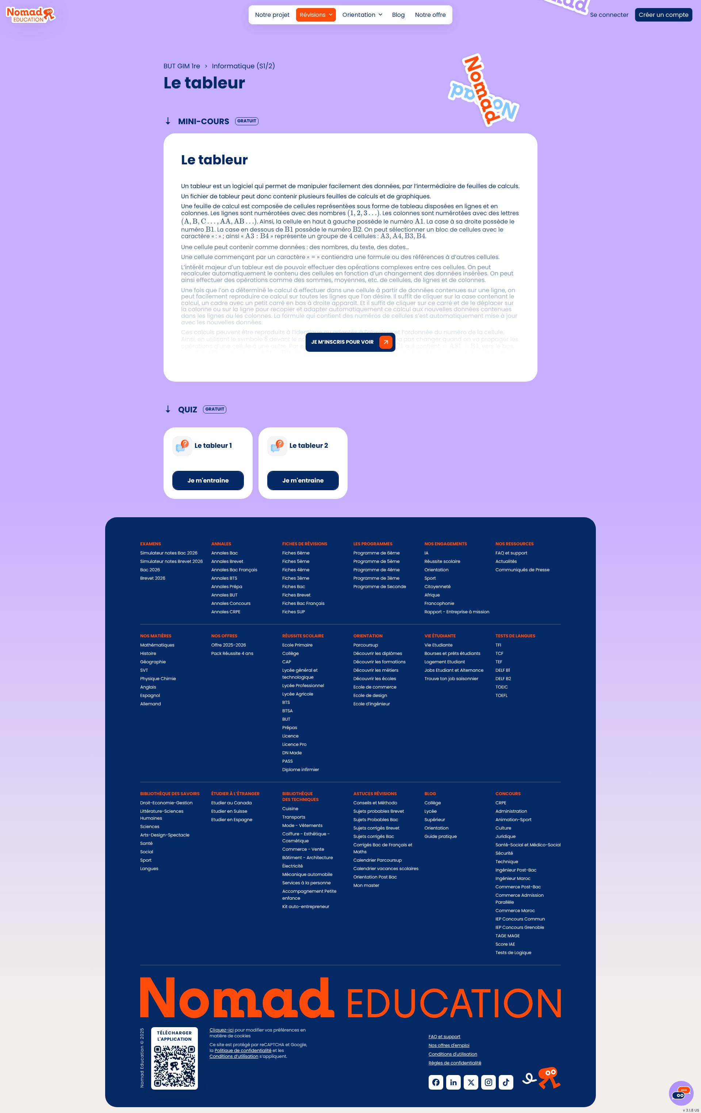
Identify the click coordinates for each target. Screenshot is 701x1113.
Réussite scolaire (442, 562)
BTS (286, 703)
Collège (290, 654)
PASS (287, 761)
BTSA (287, 711)
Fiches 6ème (295, 553)
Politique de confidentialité (243, 1051)
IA (427, 553)
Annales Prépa (226, 587)
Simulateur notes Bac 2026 (169, 553)
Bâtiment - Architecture (307, 858)
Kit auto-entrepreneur (305, 907)
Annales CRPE (226, 612)
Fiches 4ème (295, 570)
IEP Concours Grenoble (519, 928)
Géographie (153, 662)
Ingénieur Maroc (512, 879)
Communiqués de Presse (522, 570)
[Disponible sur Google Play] (292, 1082)
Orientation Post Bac (375, 877)
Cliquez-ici (222, 1030)
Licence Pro (294, 745)
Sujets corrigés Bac (373, 837)
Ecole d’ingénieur (371, 704)
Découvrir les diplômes (377, 654)
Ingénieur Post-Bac (515, 870)
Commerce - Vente (303, 849)
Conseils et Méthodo (375, 803)
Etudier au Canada (231, 803)
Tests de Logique (513, 953)
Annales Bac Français (234, 570)
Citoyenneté (438, 587)
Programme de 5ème (376, 562)
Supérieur (435, 820)
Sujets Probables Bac (375, 820)
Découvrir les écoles (374, 679)
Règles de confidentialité (455, 1063)
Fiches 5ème (295, 562)
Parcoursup (365, 645)
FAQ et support (511, 553)
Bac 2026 (150, 570)
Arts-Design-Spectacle (164, 835)
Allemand (150, 704)
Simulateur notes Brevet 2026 (171, 562)
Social (146, 852)
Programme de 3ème (376, 578)
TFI (498, 645)
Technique (506, 862)
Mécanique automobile (307, 875)
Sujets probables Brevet (378, 811)
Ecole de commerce (375, 687)
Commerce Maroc (515, 911)
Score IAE (505, 944)
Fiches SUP (293, 612)
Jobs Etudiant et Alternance (454, 670)
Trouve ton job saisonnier (451, 679)
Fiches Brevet (296, 595)
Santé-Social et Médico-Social (527, 845)
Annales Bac (224, 553)
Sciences (149, 827)
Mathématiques (157, 645)
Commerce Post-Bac (518, 887)
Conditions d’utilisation (234, 1056)
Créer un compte (664, 15)
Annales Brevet (227, 562)
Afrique (432, 595)
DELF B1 (502, 670)
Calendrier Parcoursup (377, 860)
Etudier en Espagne (231, 820)
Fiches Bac (293, 587)
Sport (430, 578)
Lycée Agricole (297, 694)
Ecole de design (370, 696)
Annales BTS (224, 578)
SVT (144, 670)
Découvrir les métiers (375, 670)
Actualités (506, 562)
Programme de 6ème (376, 553)
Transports (293, 817)
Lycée (431, 811)
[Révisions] (316, 15)
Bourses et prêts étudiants (452, 654)
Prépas (289, 728)
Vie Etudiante (439, 645)
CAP (286, 662)
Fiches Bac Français (303, 604)
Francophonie (439, 604)
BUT (286, 719)
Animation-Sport (513, 820)
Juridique (505, 837)
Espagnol (150, 696)
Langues (149, 869)
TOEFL (501, 696)
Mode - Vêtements (302, 826)
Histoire (148, 654)
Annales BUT (224, 595)
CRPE (500, 803)
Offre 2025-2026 (228, 645)
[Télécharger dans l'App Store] (235, 1082)
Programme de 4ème (376, 570)
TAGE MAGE (507, 936)
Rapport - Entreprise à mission (457, 612)
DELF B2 (503, 679)
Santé (146, 844)
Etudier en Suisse (229, 811)
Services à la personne (306, 883)
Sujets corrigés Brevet (376, 828)
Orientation (437, 570)
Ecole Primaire (297, 645)
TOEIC (501, 687)
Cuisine (290, 809)
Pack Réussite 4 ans (232, 654)
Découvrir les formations (379, 662)
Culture (503, 828)
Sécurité (504, 853)
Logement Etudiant (445, 662)
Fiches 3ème (295, 578)
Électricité (292, 866)
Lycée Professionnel (303, 686)
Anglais (148, 687)
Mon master (366, 886)
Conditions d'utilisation (453, 1054)
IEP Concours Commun (520, 919)
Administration (511, 811)
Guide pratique (441, 837)
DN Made (292, 753)
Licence (290, 736)
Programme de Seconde (379, 587)
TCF (499, 654)
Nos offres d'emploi (449, 1046)
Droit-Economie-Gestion (166, 803)
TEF (498, 662)
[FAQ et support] (681, 1093)
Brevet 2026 (152, 578)
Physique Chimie (158, 679)
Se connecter (609, 15)
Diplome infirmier (300, 770)
